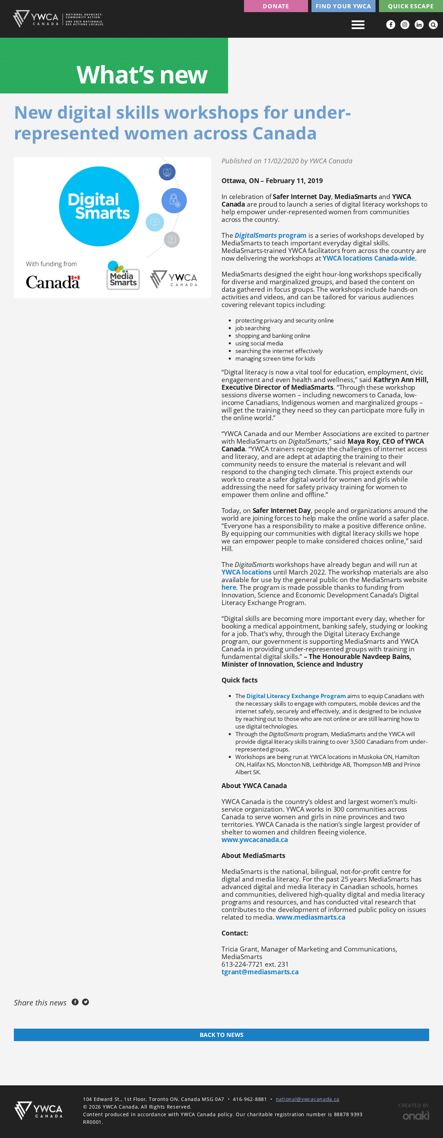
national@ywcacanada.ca (308, 1099)
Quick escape (411, 6)
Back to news (221, 1035)
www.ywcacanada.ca (255, 839)
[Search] (433, 24)
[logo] (38, 1110)
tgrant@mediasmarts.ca (260, 971)
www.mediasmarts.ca (310, 917)
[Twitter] (85, 1002)
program (271, 235)
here (229, 587)
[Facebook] (390, 24)
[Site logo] (58, 19)
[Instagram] (404, 24)
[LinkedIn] (419, 24)
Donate (276, 6)
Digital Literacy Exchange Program (296, 696)
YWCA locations (246, 572)
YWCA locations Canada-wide (369, 258)
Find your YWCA (343, 6)
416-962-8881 (250, 1099)
